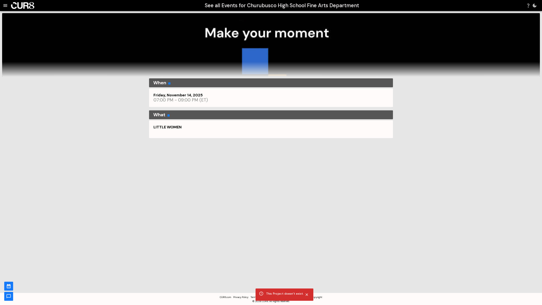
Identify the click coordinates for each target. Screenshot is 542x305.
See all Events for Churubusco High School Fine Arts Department (282, 5)
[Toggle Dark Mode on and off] (534, 5)
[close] (307, 294)
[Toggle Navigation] (5, 5)
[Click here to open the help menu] (528, 5)
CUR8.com (225, 297)
